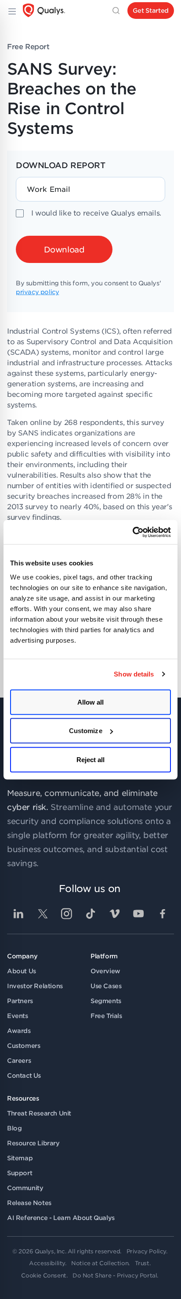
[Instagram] (66, 913)
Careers (19, 1060)
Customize (85, 730)
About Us (21, 971)
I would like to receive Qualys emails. (96, 213)
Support (19, 1173)
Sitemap (20, 1158)
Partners (20, 1000)
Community (25, 1187)
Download (64, 249)
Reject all (90, 759)
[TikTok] (90, 913)
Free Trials (106, 1015)
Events (17, 1015)
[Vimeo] (114, 913)
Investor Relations (35, 986)
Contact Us (24, 1075)
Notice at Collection (99, 1263)
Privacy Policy (146, 1251)
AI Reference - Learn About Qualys (61, 1217)
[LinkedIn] (18, 913)
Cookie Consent (43, 1275)
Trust (142, 1263)
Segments (105, 1000)
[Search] (116, 10)
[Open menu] (11, 10)
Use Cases (105, 986)
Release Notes (29, 1202)
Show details (134, 674)
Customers (23, 1045)
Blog (14, 1128)
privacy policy (37, 291)
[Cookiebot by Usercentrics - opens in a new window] (132, 532)
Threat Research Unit (39, 1113)
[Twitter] (42, 913)
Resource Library (33, 1143)
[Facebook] (162, 913)
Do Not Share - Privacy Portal (114, 1275)
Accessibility (47, 1263)
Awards (19, 1030)
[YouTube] (138, 913)
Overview (105, 971)
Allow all (90, 701)
